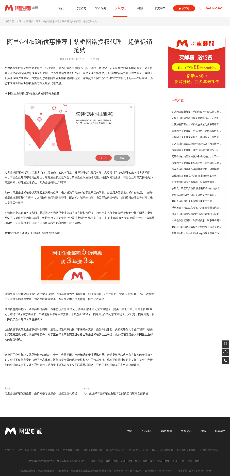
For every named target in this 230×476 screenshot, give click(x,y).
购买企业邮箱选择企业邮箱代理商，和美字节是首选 (199, 169)
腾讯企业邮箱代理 (115, 450)
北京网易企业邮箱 (186, 450)
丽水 (115, 460)
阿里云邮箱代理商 (27, 450)
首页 (61, 8)
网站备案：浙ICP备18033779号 (194, 470)
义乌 (122, 460)
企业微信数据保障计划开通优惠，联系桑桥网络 (196, 220)
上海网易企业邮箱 (209, 450)
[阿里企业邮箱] (196, 63)
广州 (182, 460)
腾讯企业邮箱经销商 (162, 450)
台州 (167, 460)
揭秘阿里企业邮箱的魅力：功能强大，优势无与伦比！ (200, 137)
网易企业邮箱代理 (93, 450)
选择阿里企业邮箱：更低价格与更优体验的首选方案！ (200, 130)
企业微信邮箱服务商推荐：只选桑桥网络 (193, 182)
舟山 (174, 460)
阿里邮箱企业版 (71, 450)
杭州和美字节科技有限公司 (127, 470)
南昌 (196, 460)
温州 (145, 460)
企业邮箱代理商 (37, 460)
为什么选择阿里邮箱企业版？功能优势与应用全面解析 (116, 393)
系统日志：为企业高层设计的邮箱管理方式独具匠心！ (200, 207)
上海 (189, 460)
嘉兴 (152, 460)
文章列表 (28, 21)
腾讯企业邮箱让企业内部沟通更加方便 (192, 201)
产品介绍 (146, 431)
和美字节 (160, 8)
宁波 (159, 460)
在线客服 (184, 8)
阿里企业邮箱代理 (49, 450)
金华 (100, 460)
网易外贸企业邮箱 (138, 450)
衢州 (108, 460)
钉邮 (140, 8)
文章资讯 (120, 8)
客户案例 (100, 8)
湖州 (130, 460)
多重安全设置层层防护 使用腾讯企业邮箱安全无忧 (198, 188)
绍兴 (137, 460)
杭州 (93, 460)
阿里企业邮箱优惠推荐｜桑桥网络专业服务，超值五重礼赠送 (41, 393)
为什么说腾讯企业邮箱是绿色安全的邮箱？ (194, 194)
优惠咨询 (80, 8)
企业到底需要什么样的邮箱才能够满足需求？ (195, 175)
